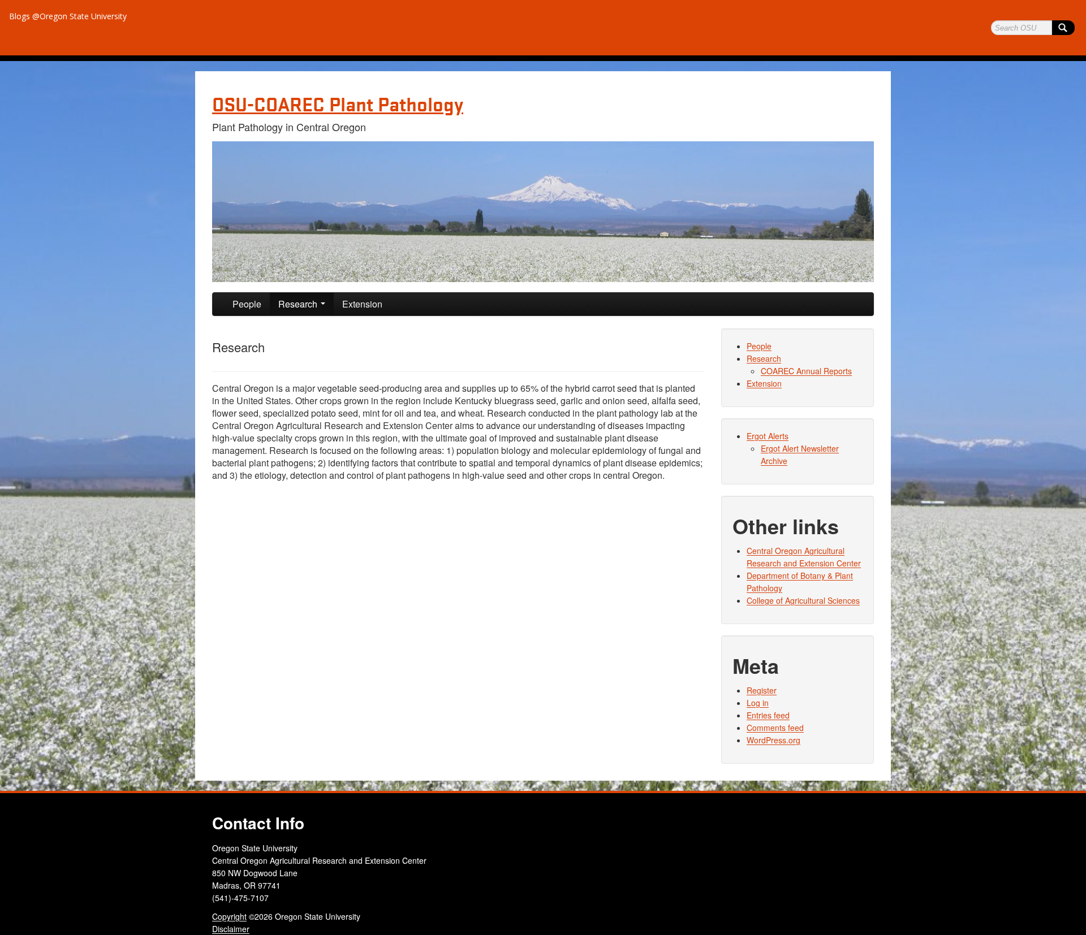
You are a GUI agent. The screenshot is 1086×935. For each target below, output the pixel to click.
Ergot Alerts (767, 435)
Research (299, 303)
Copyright (229, 916)
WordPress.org (773, 740)
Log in (758, 702)
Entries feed (768, 715)
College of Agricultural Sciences (803, 600)
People (246, 303)
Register (762, 690)
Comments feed (775, 727)
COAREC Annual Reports (806, 370)
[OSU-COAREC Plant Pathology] (543, 211)
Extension (362, 303)
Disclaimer (230, 928)
